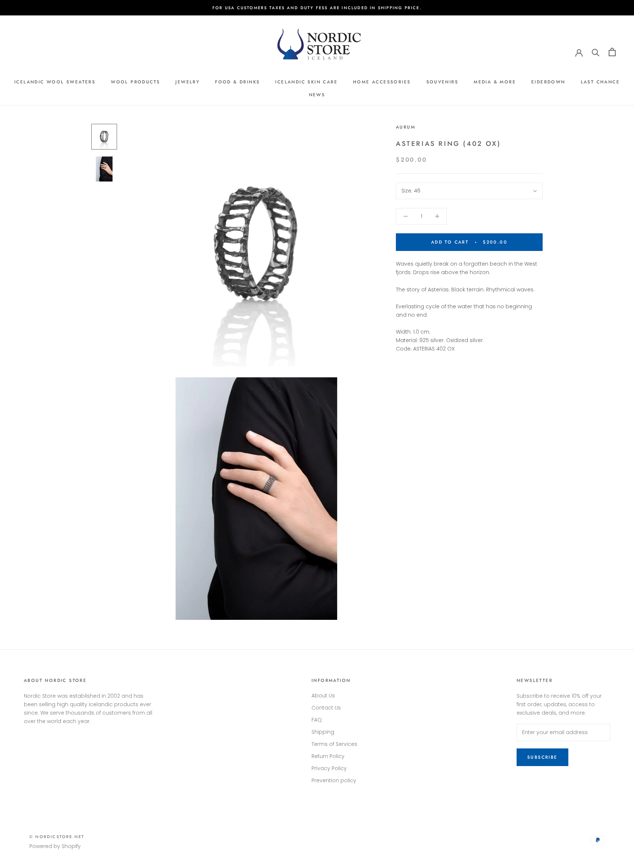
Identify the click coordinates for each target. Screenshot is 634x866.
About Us (323, 695)
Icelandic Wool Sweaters (54, 82)
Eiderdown (548, 82)
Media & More (495, 82)
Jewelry (187, 82)
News (317, 94)
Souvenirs (442, 82)
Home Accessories (382, 82)
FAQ (316, 719)
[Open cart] (612, 52)
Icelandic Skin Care (306, 82)
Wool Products (135, 82)
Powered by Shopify (55, 846)
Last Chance (600, 82)
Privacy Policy (329, 768)
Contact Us (326, 707)
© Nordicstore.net (56, 837)
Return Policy (328, 756)
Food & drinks (237, 82)
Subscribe (542, 757)
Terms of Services (334, 744)
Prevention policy (333, 780)
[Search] (596, 52)
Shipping (322, 732)
